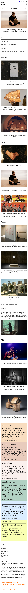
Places (3, 222)
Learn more (19, 577)
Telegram (15, 563)
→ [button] (25, 8)
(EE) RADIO (3, 553)
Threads (21, 563)
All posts (4, 548)
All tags (3, 550)
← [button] (2, 8)
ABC (2, 340)
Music (3, 142)
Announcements (7, 38)
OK (14, 589)
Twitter (3, 564)
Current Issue (5, 547)
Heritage (4, 57)
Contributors (5, 555)
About (3, 556)
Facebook (3, 563)
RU (23, 1)
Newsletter (4, 558)
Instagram (9, 563)
